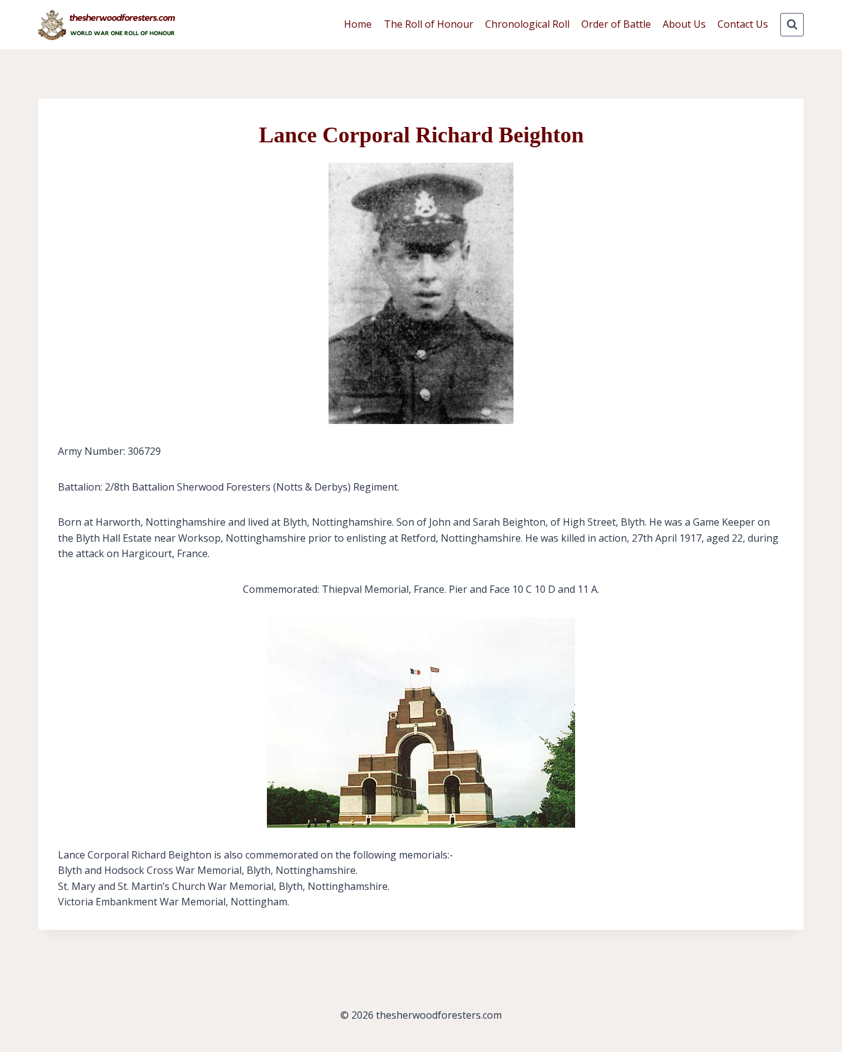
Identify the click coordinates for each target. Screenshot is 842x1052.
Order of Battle (616, 24)
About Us (684, 24)
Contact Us (742, 24)
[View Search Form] (792, 24)
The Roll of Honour (428, 24)
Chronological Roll (527, 24)
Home (358, 24)
